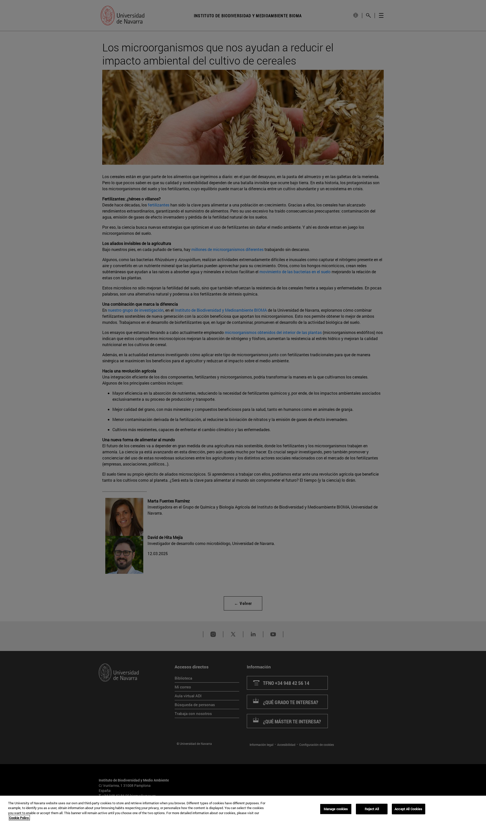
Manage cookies (336, 809)
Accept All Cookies (408, 809)
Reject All (372, 809)
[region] (243, 809)
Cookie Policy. (19, 817)
